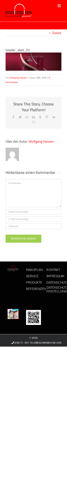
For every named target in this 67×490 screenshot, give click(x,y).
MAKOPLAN (34, 270)
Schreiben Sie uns (49, 342)
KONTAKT (53, 270)
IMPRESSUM (55, 276)
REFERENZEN (36, 289)
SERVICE (32, 276)
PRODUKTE (34, 282)
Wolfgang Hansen (18, 77)
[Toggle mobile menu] (59, 6)
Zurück (56, 33)
